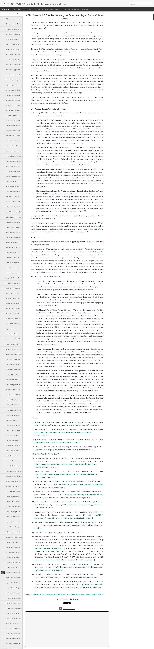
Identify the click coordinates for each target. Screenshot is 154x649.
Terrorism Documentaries (64, 9)
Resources (27, 9)
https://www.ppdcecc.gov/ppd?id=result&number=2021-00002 (56, 442)
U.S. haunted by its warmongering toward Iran (19, 557)
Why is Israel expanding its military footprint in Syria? (22, 324)
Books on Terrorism (81, 9)
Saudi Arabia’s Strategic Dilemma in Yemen (19, 476)
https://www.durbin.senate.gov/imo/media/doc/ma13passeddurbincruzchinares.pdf (64, 560)
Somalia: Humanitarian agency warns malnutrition (21, 598)
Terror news (48, 9)
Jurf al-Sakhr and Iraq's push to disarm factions (20, 588)
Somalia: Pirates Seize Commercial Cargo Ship (20, 517)
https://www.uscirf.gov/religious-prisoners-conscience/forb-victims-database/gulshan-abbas (67, 425)
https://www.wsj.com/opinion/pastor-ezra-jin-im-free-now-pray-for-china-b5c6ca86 (63, 450)
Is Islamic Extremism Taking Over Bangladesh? (20, 572)
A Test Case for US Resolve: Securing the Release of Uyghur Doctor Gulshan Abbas (65, 17)
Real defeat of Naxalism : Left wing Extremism (19, 466)
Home (14, 9)
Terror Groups (38, 9)
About (20, 9)
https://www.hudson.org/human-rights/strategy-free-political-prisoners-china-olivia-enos (66, 577)
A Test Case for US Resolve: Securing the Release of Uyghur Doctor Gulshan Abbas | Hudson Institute (66, 594)
